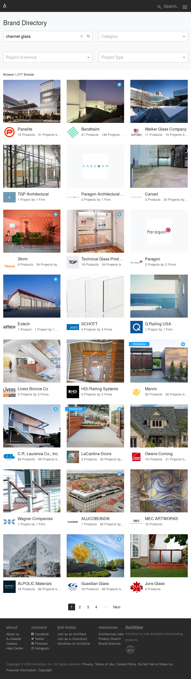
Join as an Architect (71, 633)
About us (12, 633)
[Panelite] (32, 101)
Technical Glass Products (102, 259)
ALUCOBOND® (95, 518)
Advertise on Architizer (73, 643)
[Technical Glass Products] (95, 231)
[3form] (32, 231)
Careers (11, 643)
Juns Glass (155, 583)
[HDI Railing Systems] (95, 361)
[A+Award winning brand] (119, 84)
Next (116, 606)
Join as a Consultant (72, 638)
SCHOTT (89, 324)
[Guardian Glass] (95, 555)
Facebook (41, 633)
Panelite (25, 129)
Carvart (151, 194)
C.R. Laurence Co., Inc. (38, 453)
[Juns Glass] (159, 555)
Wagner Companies (35, 518)
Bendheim (90, 129)
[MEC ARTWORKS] (159, 490)
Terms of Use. (105, 664)
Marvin (151, 388)
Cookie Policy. (126, 664)
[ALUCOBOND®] (95, 490)
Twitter (39, 638)
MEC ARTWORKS (161, 518)
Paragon (152, 259)
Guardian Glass (95, 583)
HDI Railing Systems (99, 388)
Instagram (41, 648)
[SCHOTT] (95, 296)
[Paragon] (159, 231)
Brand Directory (109, 643)
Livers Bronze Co (33, 388)
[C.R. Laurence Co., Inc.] (32, 425)
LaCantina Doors (96, 453)
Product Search (109, 638)
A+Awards (13, 638)
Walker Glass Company (166, 129)
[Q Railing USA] (159, 296)
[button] (83, 36)
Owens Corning (159, 453)
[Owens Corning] (159, 425)
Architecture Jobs (111, 633)
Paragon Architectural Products (102, 194)
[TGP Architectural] (32, 166)
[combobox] (143, 36)
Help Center (14, 648)
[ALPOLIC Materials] (32, 555)
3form (23, 259)
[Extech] (32, 296)
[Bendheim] (95, 101)
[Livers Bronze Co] (32, 361)
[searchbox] (102, 35)
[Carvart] (159, 166)
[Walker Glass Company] (159, 101)
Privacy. (88, 664)
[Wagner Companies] (32, 490)
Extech (24, 324)
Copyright (45, 670)
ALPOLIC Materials (35, 583)
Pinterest (41, 643)
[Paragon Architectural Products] (95, 166)
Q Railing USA (158, 324)
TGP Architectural (33, 194)
